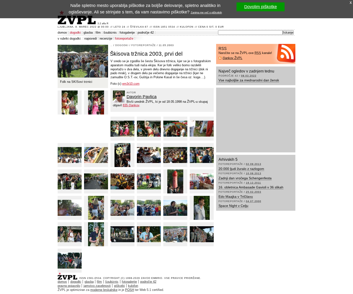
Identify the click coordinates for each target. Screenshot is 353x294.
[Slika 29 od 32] (149, 234)
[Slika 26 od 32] (70, 234)
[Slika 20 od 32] (70, 208)
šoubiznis (110, 32)
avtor (131, 92)
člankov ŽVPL (232, 58)
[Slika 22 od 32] (122, 208)
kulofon (133, 286)
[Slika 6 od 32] (175, 129)
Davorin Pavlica (142, 96)
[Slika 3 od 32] (96, 102)
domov (62, 32)
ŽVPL (68, 275)
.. (111, 45)
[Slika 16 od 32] (122, 181)
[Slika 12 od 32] (175, 155)
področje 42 (146, 32)
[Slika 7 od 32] (202, 129)
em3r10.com (131, 83)
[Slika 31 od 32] (202, 234)
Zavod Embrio (151, 278)
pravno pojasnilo (69, 286)
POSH (129, 290)
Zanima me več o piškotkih (206, 12)
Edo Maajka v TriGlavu (236, 196)
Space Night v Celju (233, 206)
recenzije (106, 38)
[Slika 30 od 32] (175, 234)
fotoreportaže (124, 38)
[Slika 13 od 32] (202, 155)
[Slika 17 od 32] (149, 181)
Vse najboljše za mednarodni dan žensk (249, 80)
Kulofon (186, 26)
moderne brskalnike (103, 290)
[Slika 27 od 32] (96, 234)
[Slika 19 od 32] (202, 181)
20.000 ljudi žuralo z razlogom (241, 169)
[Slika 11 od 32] (149, 155)
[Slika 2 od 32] (70, 102)
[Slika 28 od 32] (122, 234)
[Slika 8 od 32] (70, 155)
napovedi (90, 38)
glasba (88, 32)
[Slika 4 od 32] (122, 129)
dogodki (75, 32)
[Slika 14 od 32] (70, 181)
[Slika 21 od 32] (96, 208)
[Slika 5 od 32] (149, 129)
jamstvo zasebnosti (97, 286)
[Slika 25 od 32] (202, 208)
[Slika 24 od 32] (175, 208)
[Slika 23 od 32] (149, 208)
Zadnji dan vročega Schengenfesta (245, 178)
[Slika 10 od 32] (122, 155)
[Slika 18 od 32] (175, 181)
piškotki (119, 286)
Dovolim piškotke (260, 6)
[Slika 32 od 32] (70, 261)
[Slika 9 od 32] (96, 155)
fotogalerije (127, 32)
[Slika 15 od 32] (96, 181)
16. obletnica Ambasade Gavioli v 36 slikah (251, 187)
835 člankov (131, 105)
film (98, 32)
